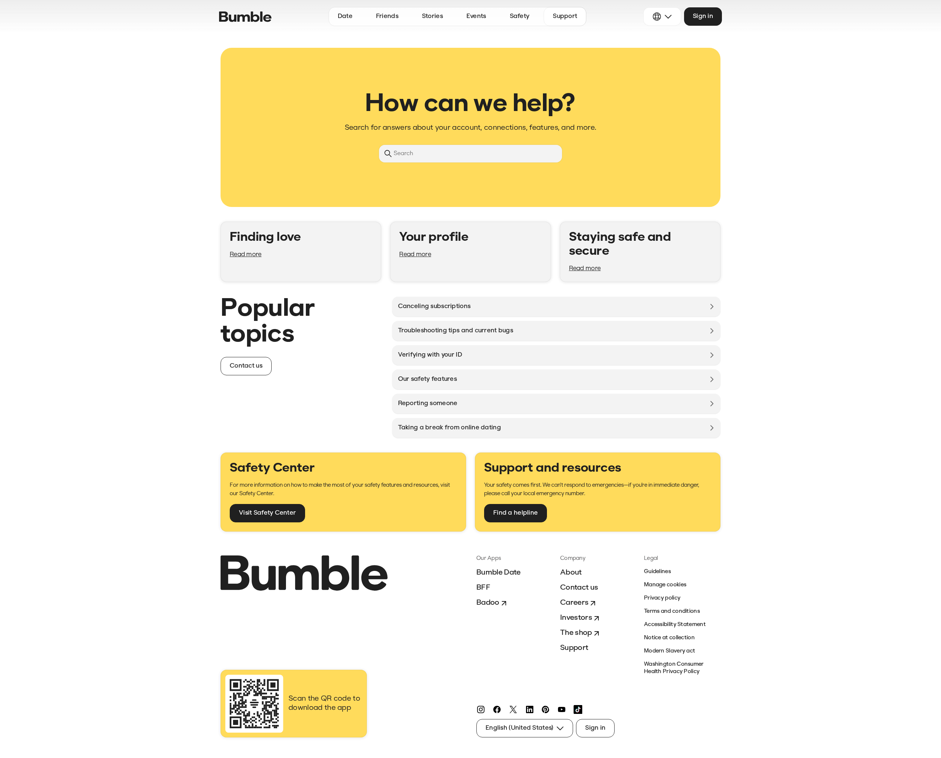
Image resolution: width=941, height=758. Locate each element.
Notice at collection (669, 638)
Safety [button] (520, 16)
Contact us (579, 587)
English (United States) (519, 728)
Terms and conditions (672, 611)
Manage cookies (665, 585)
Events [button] (476, 16)
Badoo (488, 603)
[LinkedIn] (529, 709)
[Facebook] (497, 709)
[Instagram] (480, 709)
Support (574, 648)
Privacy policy (662, 598)
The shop (576, 633)
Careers (574, 603)
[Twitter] (513, 709)
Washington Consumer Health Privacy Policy (674, 668)
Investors (576, 618)
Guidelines (657, 572)
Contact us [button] (246, 366)
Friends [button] (387, 16)
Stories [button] (432, 16)
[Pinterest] (545, 709)
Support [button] (565, 16)
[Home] (245, 16)
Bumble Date (498, 572)
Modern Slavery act (669, 651)
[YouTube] (561, 709)
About (571, 572)
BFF (483, 587)
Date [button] (345, 16)
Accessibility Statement (675, 625)
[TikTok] (577, 709)
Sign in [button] (703, 16)
